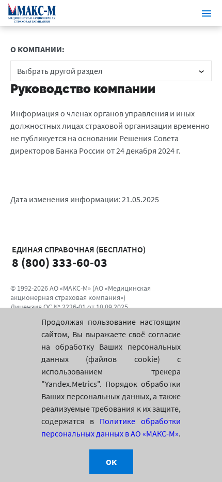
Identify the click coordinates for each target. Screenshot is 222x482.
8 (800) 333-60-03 (59, 263)
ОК (111, 462)
